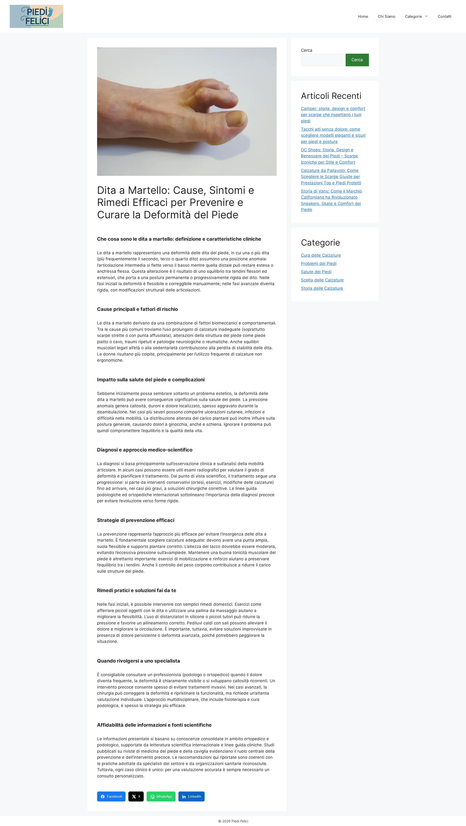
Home (363, 16)
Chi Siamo (386, 16)
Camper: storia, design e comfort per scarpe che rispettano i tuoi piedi (333, 114)
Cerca (306, 50)
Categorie (413, 16)
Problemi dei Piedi (318, 263)
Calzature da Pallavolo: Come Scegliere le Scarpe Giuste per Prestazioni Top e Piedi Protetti (331, 176)
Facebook (114, 796)
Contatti (444, 16)
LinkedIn (194, 796)
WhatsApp (164, 796)
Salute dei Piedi (316, 271)
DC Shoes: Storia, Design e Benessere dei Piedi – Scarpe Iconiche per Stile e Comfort (329, 156)
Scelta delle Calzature (322, 280)
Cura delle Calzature (321, 255)
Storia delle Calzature (322, 288)
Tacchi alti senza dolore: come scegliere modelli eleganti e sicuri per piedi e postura (333, 135)
